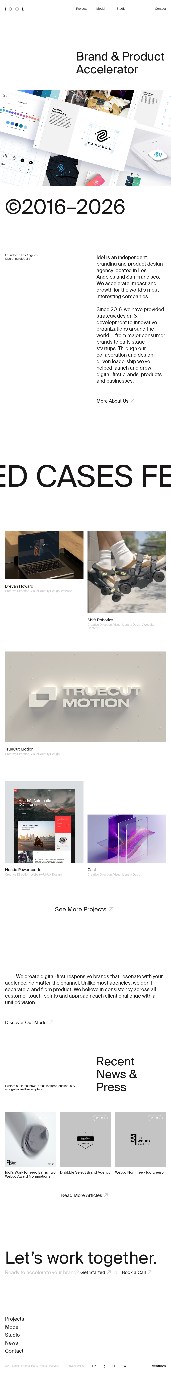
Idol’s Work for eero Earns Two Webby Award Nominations (30, 1175)
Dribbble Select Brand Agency (85, 1172)
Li (113, 1366)
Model (100, 8)
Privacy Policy (75, 1366)
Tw (124, 1366)
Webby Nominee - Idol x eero (139, 1172)
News (11, 1343)
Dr (94, 1366)
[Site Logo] (14, 9)
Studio (121, 8)
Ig (104, 1366)
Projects (81, 8)
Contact (160, 8)
